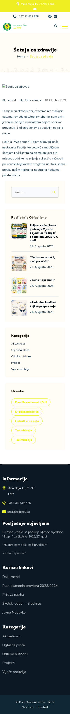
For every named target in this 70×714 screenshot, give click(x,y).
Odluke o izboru (21, 356)
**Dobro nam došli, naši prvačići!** (24, 545)
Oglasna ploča (20, 350)
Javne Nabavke (14, 612)
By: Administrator (30, 100)
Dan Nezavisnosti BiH (31, 402)
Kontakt (43, 707)
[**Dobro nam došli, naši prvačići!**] (19, 263)
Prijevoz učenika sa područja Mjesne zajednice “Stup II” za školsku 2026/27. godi (44, 233)
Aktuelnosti (9, 100)
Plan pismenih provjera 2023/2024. (30, 585)
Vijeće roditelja (20, 369)
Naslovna (28, 707)
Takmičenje (23, 439)
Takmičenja (23, 430)
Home (21, 56)
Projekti (15, 363)
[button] (65, 26)
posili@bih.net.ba (18, 512)
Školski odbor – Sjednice (21, 603)
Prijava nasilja (13, 594)
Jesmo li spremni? (42, 279)
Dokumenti (11, 576)
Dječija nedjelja (26, 411)
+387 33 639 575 (27, 16)
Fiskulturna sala (27, 421)
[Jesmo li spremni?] (19, 285)
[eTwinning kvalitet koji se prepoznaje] (19, 308)
